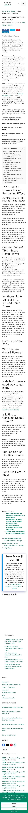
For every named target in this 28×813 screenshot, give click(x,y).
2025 (4, 762)
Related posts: (10, 182)
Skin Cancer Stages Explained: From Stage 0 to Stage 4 (13, 655)
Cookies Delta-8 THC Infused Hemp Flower (12, 159)
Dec (14, 764)
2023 (4, 772)
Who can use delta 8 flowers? (13, 168)
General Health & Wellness (12, 538)
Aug (3, 760)
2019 (4, 790)
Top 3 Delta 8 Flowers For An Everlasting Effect (12, 152)
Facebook (18, 584)
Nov (12, 764)
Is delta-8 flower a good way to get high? (13, 171)
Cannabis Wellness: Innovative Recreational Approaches (14, 527)
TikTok (13, 586)
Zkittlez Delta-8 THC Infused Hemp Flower (14, 155)
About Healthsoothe (8, 698)
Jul (24, 758)
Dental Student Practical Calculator (13, 724)
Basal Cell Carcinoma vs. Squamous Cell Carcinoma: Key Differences (13, 666)
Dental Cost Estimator (9, 735)
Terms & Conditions (8, 687)
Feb (10, 758)
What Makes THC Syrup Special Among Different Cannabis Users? (14, 521)
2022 (4, 776)
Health (13, 11)
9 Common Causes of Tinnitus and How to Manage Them (14, 648)
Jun (21, 758)
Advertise (5, 690)
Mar (13, 758)
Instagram (8, 586)
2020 (4, 786)
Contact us (5, 682)
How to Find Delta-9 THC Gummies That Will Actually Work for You (15, 515)
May (18, 758)
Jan (8, 758)
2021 (4, 781)
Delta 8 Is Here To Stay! (11, 180)
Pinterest (18, 586)
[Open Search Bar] (18, 4)
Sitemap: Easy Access (9, 692)
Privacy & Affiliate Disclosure (11, 684)
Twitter (13, 584)
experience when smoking (10, 410)
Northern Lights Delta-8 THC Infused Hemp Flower (13, 163)
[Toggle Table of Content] (22, 149)
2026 (4, 758)
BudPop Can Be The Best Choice (14, 178)
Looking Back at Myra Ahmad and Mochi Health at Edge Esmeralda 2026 (14, 641)
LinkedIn (14, 588)
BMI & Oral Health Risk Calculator (12, 707)
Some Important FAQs (11, 166)
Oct (9, 764)
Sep (6, 764)
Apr (16, 758)
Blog (8, 11)
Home (4, 11)
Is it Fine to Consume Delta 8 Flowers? (12, 175)
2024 (4, 767)
